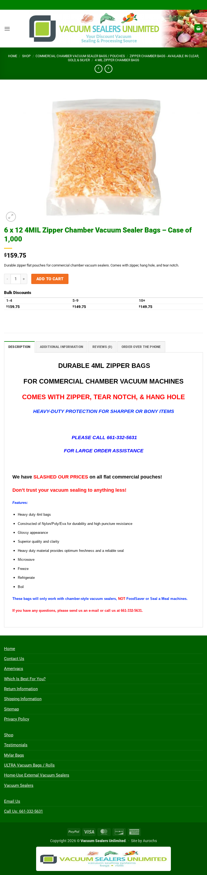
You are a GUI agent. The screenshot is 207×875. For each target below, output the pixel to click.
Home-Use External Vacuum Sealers (36, 775)
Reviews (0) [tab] (102, 347)
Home (12, 56)
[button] (7, 28)
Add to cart (50, 278)
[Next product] (98, 69)
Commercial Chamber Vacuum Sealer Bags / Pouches (80, 56)
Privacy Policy (16, 719)
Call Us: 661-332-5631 (23, 811)
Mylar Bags (14, 755)
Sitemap (11, 709)
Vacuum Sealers (18, 785)
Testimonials (15, 745)
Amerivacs (13, 668)
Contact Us (14, 658)
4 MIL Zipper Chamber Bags (117, 60)
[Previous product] (108, 69)
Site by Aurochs (144, 841)
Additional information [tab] (61, 347)
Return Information (21, 688)
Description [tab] (19, 347)
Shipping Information (23, 698)
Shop (26, 56)
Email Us (12, 801)
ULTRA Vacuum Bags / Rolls (29, 765)
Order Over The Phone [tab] (141, 347)
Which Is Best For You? (25, 678)
